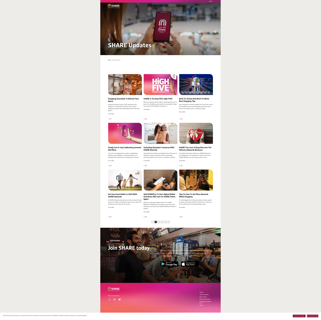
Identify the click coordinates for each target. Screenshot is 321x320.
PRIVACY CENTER (203, 297)
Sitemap (201, 305)
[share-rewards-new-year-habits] (125, 181)
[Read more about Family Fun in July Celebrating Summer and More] (109, 166)
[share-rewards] (125, 134)
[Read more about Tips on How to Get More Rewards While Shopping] (180, 217)
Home (109, 60)
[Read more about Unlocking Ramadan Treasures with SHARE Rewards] (145, 166)
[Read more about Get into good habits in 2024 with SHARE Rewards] (109, 217)
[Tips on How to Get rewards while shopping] (196, 181)
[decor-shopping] (125, 86)
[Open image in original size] (114, 6)
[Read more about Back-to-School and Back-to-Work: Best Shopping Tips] (180, 119)
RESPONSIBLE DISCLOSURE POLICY (205, 302)
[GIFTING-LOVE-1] (196, 134)
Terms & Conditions (204, 294)
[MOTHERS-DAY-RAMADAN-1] (160, 134)
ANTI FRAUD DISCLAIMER (204, 299)
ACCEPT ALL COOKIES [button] (299, 316)
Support (201, 292)
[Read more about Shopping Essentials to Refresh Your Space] (109, 119)
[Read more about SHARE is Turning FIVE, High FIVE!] (145, 119)
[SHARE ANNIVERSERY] (160, 86)
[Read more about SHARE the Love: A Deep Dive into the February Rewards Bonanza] (180, 166)
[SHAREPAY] (160, 181)
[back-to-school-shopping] (196, 86)
